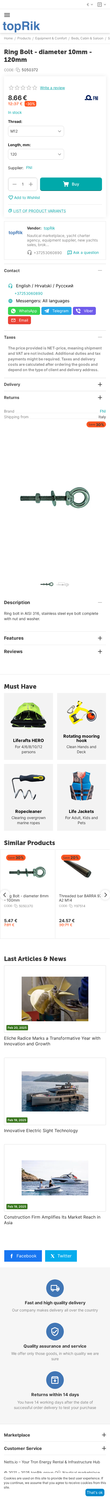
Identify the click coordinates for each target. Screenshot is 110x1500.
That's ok (95, 1492)
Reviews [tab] (13, 651)
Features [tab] (14, 638)
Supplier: (15, 167)
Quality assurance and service (55, 1346)
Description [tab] (17, 602)
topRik (49, 228)
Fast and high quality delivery (55, 1302)
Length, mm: (19, 144)
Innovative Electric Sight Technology (41, 1130)
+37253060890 (28, 293)
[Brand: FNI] (91, 97)
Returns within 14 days (55, 1394)
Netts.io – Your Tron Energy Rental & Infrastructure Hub (52, 1462)
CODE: (9, 70)
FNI (29, 167)
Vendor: (34, 228)
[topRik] (21, 26)
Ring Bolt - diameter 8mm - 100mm (23, 898)
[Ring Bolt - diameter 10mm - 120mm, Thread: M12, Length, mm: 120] (55, 497)
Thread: (15, 121)
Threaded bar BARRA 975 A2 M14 (78, 898)
